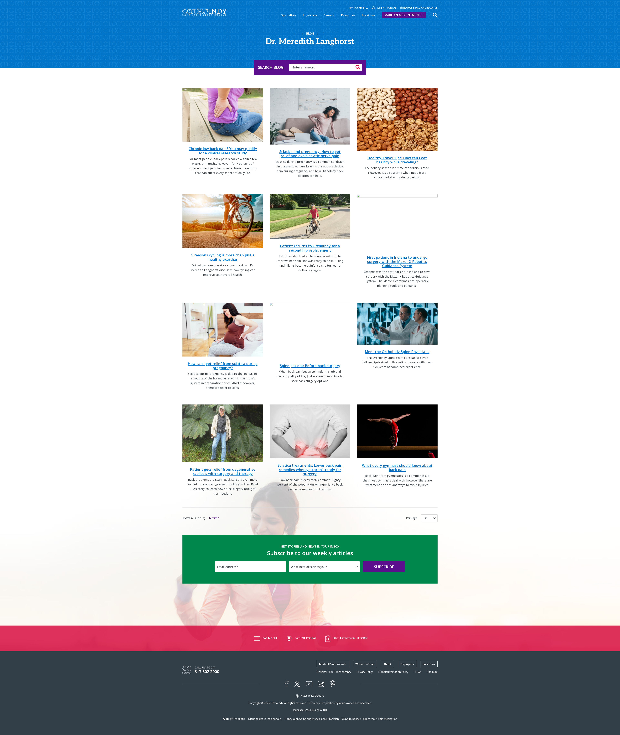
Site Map (432, 671)
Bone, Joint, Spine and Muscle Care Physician (312, 719)
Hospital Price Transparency (334, 671)
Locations (368, 15)
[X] (297, 684)
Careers (329, 15)
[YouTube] (309, 683)
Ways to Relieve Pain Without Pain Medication (369, 719)
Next (213, 518)
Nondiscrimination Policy (393, 671)
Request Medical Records (420, 7)
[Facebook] (287, 684)
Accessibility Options (312, 695)
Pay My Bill (361, 7)
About (387, 664)
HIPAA (417, 671)
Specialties (288, 15)
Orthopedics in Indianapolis (264, 719)
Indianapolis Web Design (306, 709)
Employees (407, 664)
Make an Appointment (402, 15)
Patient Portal (386, 7)
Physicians (310, 15)
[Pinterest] (332, 683)
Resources (348, 15)
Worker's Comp (364, 664)
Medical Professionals (332, 664)
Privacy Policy (365, 671)
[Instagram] (321, 684)
